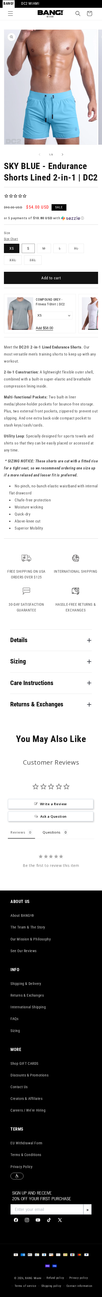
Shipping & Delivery (25, 984)
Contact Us (19, 1087)
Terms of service (25, 1286)
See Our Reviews (23, 951)
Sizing (15, 1031)
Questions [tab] (51, 832)
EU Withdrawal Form (26, 1143)
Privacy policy (78, 1278)
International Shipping (28, 1007)
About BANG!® (22, 915)
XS (11, 248)
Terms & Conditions (25, 1155)
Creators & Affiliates (26, 1098)
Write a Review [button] (53, 804)
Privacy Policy (21, 1167)
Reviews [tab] (17, 832)
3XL (36, 261)
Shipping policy (51, 1286)
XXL (15, 261)
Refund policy (55, 1278)
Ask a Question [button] (53, 816)
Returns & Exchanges (27, 995)
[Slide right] (62, 154)
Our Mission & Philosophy (30, 939)
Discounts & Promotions (29, 1075)
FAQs (14, 1019)
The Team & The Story (27, 927)
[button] (10, 13)
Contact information (79, 1286)
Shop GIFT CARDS (24, 1063)
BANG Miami (33, 1278)
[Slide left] (39, 154)
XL (79, 249)
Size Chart (11, 239)
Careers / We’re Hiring (28, 1110)
